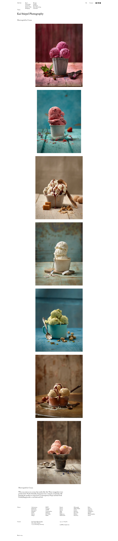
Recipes (35, 3)
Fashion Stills (28, 7)
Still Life (19, 3)
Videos (18, 10)
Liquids (35, 4)
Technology (28, 4)
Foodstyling (22, 497)
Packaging (27, 8)
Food (26, 3)
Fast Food (35, 6)
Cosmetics (27, 6)
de (86, 3)
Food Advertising (37, 7)
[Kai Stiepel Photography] (30, 15)
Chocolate (35, 8)
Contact (91, 3)
